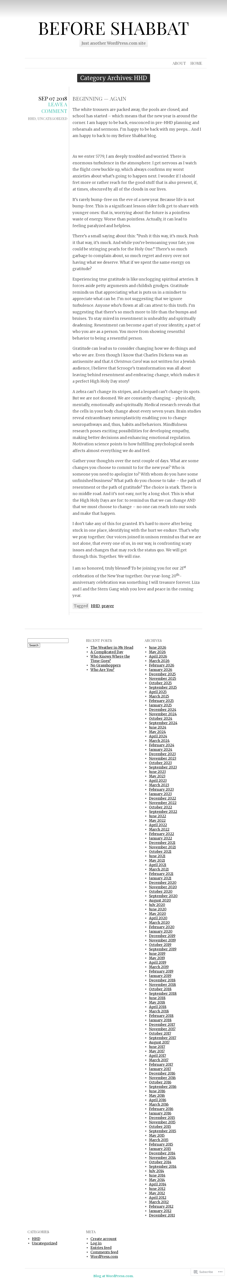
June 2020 (157, 909)
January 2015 (160, 1149)
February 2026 (161, 665)
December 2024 (162, 710)
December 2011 (162, 1215)
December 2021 (162, 843)
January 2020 (160, 931)
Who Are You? (102, 670)
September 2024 (163, 723)
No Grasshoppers (105, 665)
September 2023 (163, 767)
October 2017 (160, 1033)
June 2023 (157, 772)
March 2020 (159, 922)
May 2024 (157, 732)
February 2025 (161, 701)
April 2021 (157, 865)
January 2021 (160, 878)
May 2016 (157, 1095)
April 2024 (158, 736)
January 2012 (160, 1211)
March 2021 (159, 869)
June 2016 (157, 1091)
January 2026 (160, 670)
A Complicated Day (106, 652)
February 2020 (161, 927)
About (179, 63)
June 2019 (157, 954)
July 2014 (156, 1171)
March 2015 (158, 1140)
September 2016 (162, 1087)
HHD (32, 118)
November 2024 (163, 714)
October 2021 (160, 851)
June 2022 (157, 816)
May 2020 (157, 914)
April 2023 (158, 781)
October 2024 (160, 718)
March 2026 (159, 661)
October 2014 (160, 1162)
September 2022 (163, 812)
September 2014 (162, 1166)
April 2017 (157, 1056)
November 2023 (162, 758)
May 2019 (157, 958)
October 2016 (160, 1082)
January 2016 (160, 1113)
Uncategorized (52, 118)
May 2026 (157, 652)
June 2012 (157, 1189)
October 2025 (160, 683)
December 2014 (162, 1153)
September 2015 (162, 1131)
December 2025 (162, 674)
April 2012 (157, 1197)
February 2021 (161, 874)
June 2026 (157, 647)
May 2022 (157, 820)
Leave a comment (54, 107)
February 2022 (161, 834)
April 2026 (158, 656)
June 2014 (157, 1175)
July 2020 (157, 905)
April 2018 (157, 1007)
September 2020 (163, 896)
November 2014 (162, 1158)
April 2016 (157, 1100)
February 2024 (161, 745)
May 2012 (157, 1193)
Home (196, 63)
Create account (103, 1239)
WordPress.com (104, 1256)
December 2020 (162, 883)
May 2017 (157, 1051)
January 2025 (160, 705)
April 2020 (158, 918)
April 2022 (158, 825)
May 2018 (157, 1002)
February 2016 (161, 1109)
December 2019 (162, 936)
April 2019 (157, 962)
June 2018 (157, 998)
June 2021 (157, 856)
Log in (96, 1243)
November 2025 (162, 678)
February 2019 (161, 971)
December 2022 (162, 798)
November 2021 (162, 847)
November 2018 (162, 985)
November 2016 (162, 1078)
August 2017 (159, 1042)
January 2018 (160, 1020)
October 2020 (160, 891)
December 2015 (162, 1118)
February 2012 (161, 1206)
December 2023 (162, 754)
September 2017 (162, 1038)
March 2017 (158, 1060)
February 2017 (161, 1064)
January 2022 (160, 838)
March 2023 (159, 785)
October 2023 (160, 763)
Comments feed (104, 1252)
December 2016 (162, 1073)
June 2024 (157, 727)
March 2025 (159, 696)
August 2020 (160, 900)
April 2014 (157, 1184)
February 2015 (161, 1144)
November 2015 (162, 1122)
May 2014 (157, 1180)
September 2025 (163, 687)
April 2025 (158, 692)
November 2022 (162, 803)
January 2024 (160, 749)
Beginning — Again (99, 98)
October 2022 (160, 807)
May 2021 (157, 860)
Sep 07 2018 (52, 98)
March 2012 (159, 1202)
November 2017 (162, 1029)
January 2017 (160, 1069)
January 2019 (160, 976)
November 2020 (163, 887)
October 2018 (160, 989)
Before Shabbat (113, 27)
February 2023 (161, 789)
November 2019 (162, 940)
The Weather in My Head (111, 647)
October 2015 (160, 1127)
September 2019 (162, 949)
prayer (108, 606)
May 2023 (157, 776)
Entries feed (101, 1248)
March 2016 (159, 1104)
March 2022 (159, 829)
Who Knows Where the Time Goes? (110, 658)
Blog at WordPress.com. (113, 1276)
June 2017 (157, 1047)
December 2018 (162, 980)
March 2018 (159, 1011)
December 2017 (162, 1024)
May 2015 (157, 1135)
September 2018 (163, 993)
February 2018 (161, 1016)
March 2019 (159, 967)
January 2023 (160, 794)
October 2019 (160, 945)
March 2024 (159, 741)
